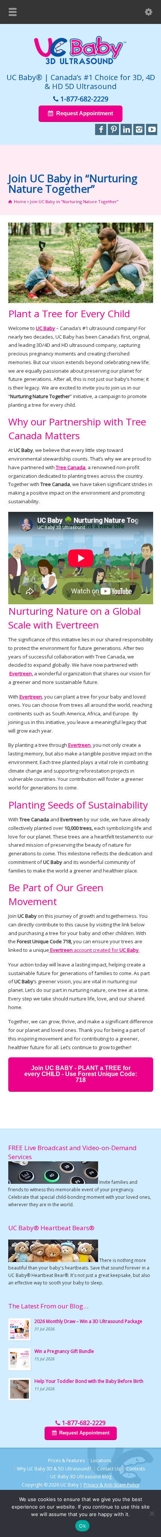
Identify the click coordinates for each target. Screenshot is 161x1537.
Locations (101, 1460)
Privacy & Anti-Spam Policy (111, 1485)
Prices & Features (66, 1460)
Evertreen (30, 696)
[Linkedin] (126, 129)
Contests (135, 1469)
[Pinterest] (113, 129)
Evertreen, (21, 673)
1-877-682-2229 (84, 98)
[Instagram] (139, 129)
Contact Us (108, 1469)
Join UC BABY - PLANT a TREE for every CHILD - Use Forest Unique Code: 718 (80, 1074)
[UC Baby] (80, 62)
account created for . (95, 950)
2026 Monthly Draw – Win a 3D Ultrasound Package (88, 1321)
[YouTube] (151, 129)
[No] (151, 1513)
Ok (82, 1526)
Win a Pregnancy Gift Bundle (64, 1351)
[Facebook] (100, 129)
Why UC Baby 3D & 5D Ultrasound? (54, 1469)
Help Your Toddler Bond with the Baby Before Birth (88, 1381)
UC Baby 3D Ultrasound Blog (81, 1476)
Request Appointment (84, 113)
